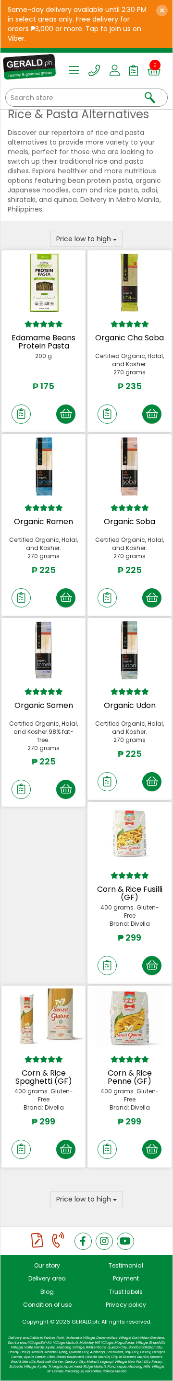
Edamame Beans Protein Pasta (43, 342)
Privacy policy (126, 1305)
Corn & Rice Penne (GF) (130, 1077)
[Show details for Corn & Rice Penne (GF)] (129, 1017)
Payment (126, 1278)
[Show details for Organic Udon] (129, 650)
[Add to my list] (21, 414)
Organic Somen (43, 705)
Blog (47, 1292)
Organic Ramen (43, 521)
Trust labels (126, 1292)
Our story (47, 1265)
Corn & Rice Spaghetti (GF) (43, 1077)
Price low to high (84, 239)
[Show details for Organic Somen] (43, 650)
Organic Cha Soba (129, 337)
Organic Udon (130, 705)
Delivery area (47, 1278)
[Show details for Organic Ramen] (43, 466)
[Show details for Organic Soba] (129, 466)
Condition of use (47, 1305)
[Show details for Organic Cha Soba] (129, 282)
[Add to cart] (65, 414)
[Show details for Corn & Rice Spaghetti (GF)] (43, 1017)
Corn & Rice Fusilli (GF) (129, 893)
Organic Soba (129, 521)
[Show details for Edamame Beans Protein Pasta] (43, 282)
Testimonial (126, 1265)
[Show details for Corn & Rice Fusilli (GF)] (129, 834)
